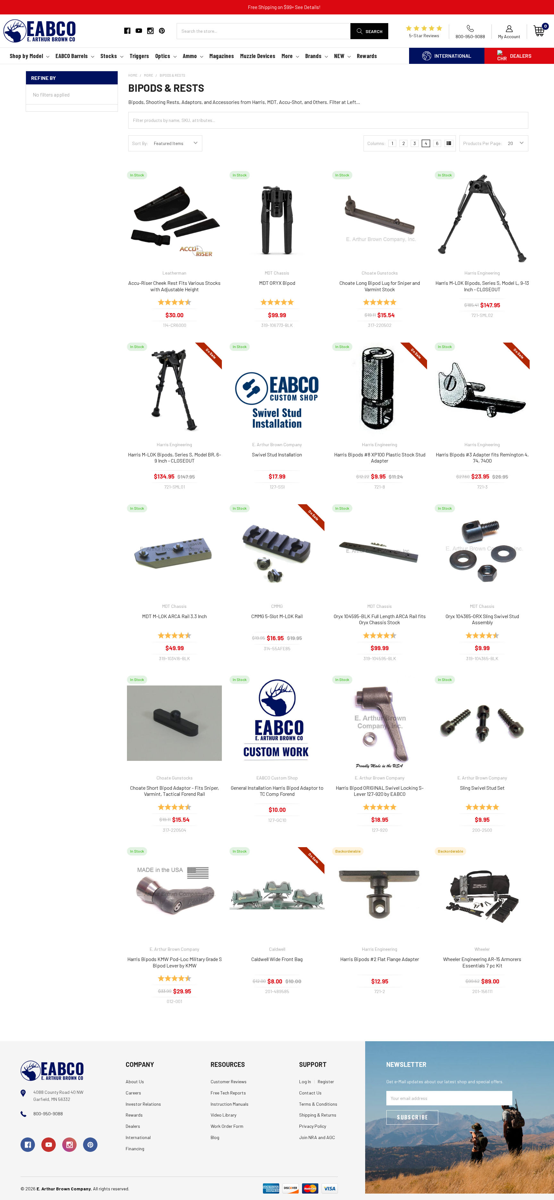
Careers (133, 1092)
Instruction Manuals (229, 1104)
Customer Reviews (229, 1081)
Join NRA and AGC (317, 1137)
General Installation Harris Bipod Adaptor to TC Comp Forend (277, 791)
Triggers (139, 55)
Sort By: (140, 143)
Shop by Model (26, 55)
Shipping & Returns (317, 1115)
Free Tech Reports (228, 1092)
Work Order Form (227, 1126)
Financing (135, 1148)
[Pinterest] (162, 31)
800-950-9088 (48, 1113)
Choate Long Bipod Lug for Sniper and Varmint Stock (380, 286)
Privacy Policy (312, 1126)
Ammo (190, 55)
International (452, 56)
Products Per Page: (482, 143)
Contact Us (310, 1092)
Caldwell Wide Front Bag (277, 959)
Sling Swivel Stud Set (482, 788)
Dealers (521, 56)
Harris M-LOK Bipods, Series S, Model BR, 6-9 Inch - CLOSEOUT (174, 457)
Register (326, 1081)
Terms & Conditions (318, 1104)
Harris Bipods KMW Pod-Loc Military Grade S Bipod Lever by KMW (174, 962)
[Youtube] (139, 31)
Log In (305, 1081)
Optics (162, 55)
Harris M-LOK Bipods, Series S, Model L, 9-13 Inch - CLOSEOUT (482, 286)
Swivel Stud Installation (277, 454)
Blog (215, 1137)
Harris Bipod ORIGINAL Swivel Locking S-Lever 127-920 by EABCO (380, 791)
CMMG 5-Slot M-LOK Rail (277, 616)
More (287, 55)
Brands (313, 55)
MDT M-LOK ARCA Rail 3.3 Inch (174, 616)
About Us (135, 1081)
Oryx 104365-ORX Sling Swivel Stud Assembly (482, 619)
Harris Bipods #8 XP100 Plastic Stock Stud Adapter (379, 457)
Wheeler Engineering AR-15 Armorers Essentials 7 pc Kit (482, 962)
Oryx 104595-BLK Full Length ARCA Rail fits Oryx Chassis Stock (380, 619)
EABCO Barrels (71, 55)
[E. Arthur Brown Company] (52, 1070)
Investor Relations (143, 1104)
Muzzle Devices (257, 55)
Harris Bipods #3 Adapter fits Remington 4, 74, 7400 (482, 457)
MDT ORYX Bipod (277, 283)
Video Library (223, 1115)
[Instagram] (150, 31)
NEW (339, 55)
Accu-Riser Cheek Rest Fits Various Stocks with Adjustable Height (174, 286)
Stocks (108, 55)
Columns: (376, 143)
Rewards (367, 55)
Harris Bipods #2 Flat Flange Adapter (379, 959)
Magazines (221, 55)
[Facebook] (127, 31)
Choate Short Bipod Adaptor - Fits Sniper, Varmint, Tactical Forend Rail (174, 791)
